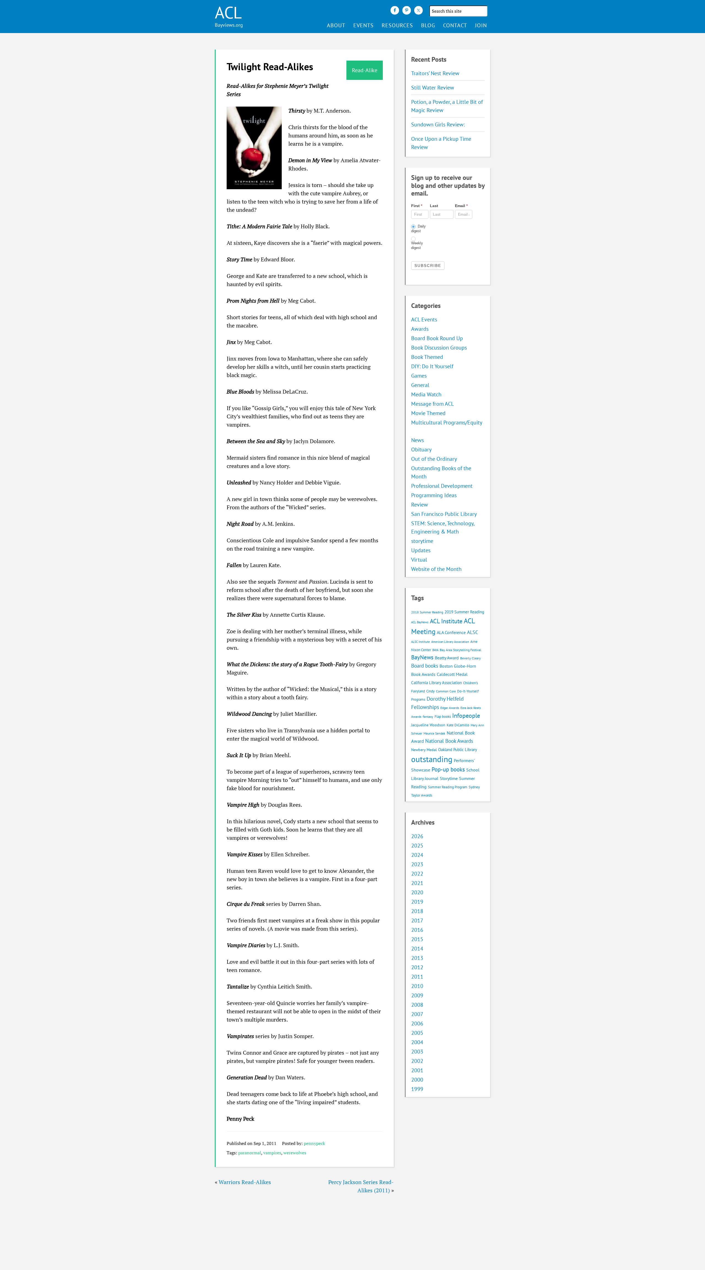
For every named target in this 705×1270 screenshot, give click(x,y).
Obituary (421, 449)
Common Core (446, 691)
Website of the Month (436, 569)
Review (419, 504)
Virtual (419, 559)
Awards (420, 328)
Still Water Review (432, 87)
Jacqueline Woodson (428, 724)
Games (419, 375)
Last (434, 206)
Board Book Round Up (437, 338)
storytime (422, 541)
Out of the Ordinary (434, 458)
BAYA (435, 650)
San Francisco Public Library (444, 514)
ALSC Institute (420, 642)
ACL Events (424, 319)
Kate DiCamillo (458, 725)
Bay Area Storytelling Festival (460, 650)
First (416, 206)
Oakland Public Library (457, 749)
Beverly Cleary (470, 658)
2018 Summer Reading (427, 612)
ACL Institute (446, 621)
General (420, 385)
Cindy (430, 691)
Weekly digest (417, 245)
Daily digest (418, 228)
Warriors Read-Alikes (245, 1182)
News (417, 440)
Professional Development (442, 485)
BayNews (422, 657)
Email (461, 206)
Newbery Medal (424, 749)
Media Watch (426, 394)
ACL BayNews (420, 622)
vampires (272, 1153)
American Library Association (450, 642)
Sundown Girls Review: (438, 124)
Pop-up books (448, 769)
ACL (228, 12)
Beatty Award (447, 657)
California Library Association (436, 682)
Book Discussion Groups (439, 347)
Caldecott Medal (452, 674)
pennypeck (314, 1143)
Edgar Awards (449, 708)
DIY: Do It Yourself (432, 366)
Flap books (443, 716)
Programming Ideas (434, 495)
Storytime (449, 778)
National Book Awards (449, 740)
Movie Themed (428, 413)
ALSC (472, 632)
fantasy (428, 716)
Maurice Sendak (434, 733)
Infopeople (466, 715)
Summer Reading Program (447, 787)
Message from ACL (432, 403)
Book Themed (427, 357)
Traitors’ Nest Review (435, 73)
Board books (424, 665)
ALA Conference (451, 632)
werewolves (294, 1153)
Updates (420, 550)
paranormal (249, 1153)
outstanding (431, 759)
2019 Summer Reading (464, 611)
